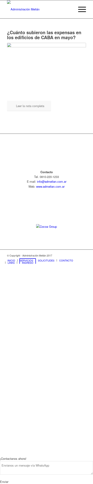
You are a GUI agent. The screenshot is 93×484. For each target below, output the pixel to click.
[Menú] (80, 9)
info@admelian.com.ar (51, 181)
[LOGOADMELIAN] (38, 9)
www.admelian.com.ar (50, 186)
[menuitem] (80, 9)
